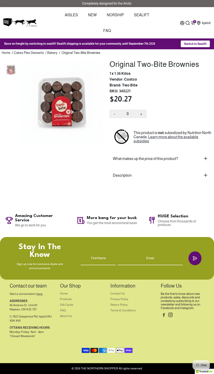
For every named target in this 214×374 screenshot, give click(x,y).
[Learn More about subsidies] (122, 137)
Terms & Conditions (123, 310)
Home (6, 53)
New (92, 15)
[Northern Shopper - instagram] (170, 315)
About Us (66, 316)
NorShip (115, 15)
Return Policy (119, 304)
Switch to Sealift (195, 44)
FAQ (107, 31)
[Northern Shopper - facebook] (164, 315)
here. (39, 293)
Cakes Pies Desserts (29, 53)
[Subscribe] (195, 258)
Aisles (71, 15)
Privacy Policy (119, 299)
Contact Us (117, 293)
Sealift (141, 15)
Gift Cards (66, 304)
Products (66, 299)
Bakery (52, 53)
